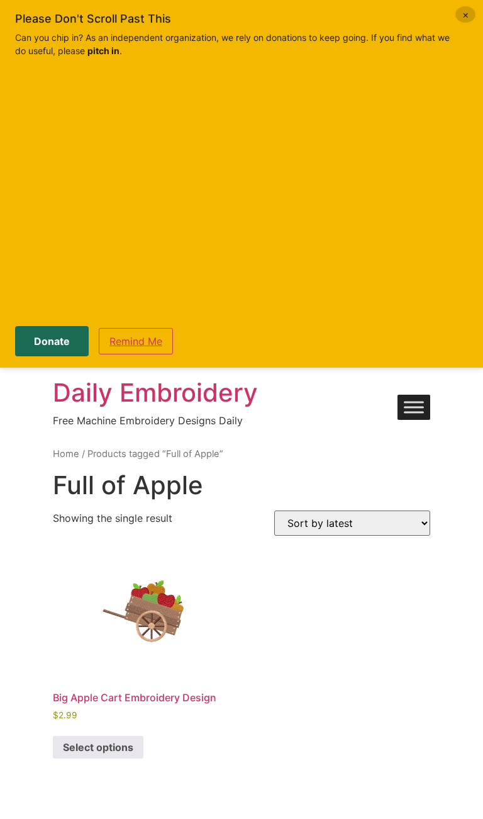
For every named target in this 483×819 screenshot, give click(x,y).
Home (66, 454)
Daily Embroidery (155, 392)
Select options (98, 747)
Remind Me (135, 341)
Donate (52, 341)
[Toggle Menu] (414, 408)
